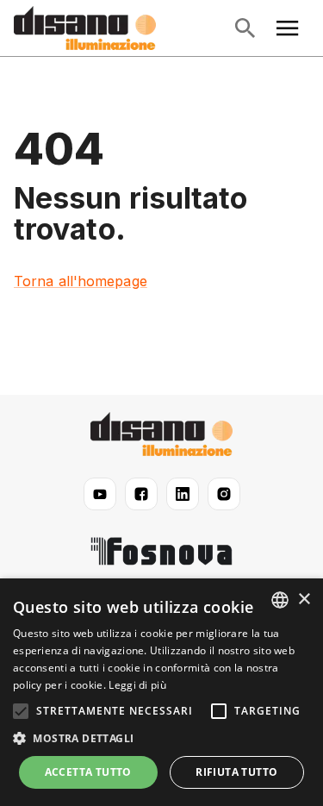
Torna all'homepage (80, 281)
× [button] (303, 599)
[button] (161, 738)
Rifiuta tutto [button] (236, 772)
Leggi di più (137, 685)
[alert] (161, 692)
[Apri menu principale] (287, 28)
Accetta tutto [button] (88, 772)
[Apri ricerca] (244, 28)
